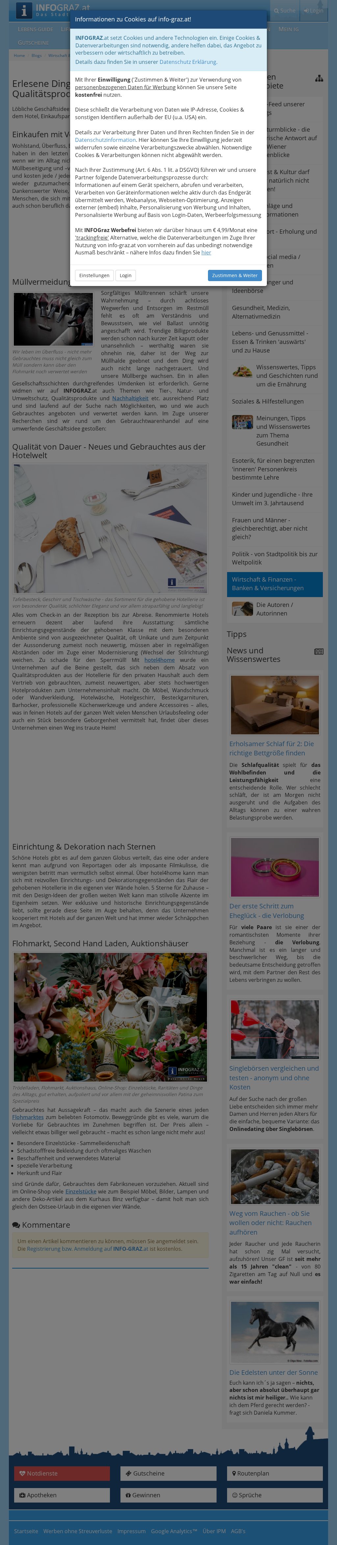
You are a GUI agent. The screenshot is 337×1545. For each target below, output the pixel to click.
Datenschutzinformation (105, 140)
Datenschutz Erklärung (188, 61)
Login (126, 275)
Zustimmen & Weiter (235, 275)
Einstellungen (94, 275)
